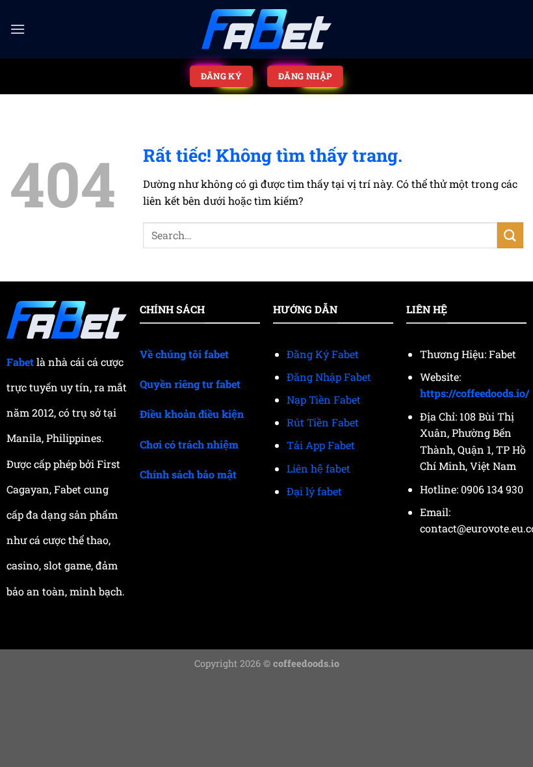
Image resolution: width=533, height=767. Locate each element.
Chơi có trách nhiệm (189, 444)
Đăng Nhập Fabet (329, 377)
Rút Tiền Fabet (323, 422)
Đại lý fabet (314, 491)
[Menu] (17, 29)
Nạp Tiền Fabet (324, 399)
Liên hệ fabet (318, 468)
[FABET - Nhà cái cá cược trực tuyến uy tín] (267, 29)
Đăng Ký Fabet (323, 354)
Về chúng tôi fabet (184, 354)
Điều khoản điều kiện (192, 414)
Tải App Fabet (321, 445)
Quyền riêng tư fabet (190, 384)
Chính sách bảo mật (188, 474)
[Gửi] (510, 235)
